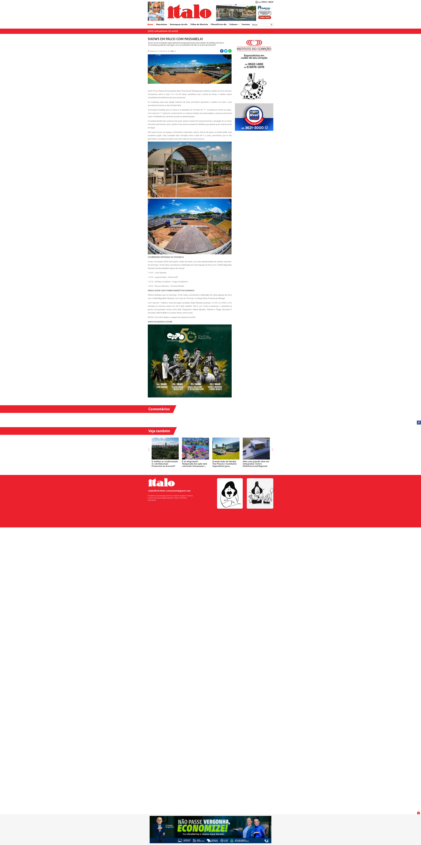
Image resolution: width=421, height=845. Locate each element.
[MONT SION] (244, 12)
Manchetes (161, 24)
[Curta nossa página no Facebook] (419, 423)
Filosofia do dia (219, 24)
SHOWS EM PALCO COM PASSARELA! (175, 39)
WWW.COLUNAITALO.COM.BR (160, 322)
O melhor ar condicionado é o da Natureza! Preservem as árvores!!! (256, 463)
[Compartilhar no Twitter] (226, 51)
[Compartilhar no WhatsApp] (230, 51)
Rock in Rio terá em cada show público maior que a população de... (164, 463)
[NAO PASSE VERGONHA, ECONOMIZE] (210, 829)
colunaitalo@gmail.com (178, 490)
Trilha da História (199, 24)
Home (151, 24)
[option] (244, 12)
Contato (246, 24)
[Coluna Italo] (156, 11)
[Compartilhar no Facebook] (222, 51)
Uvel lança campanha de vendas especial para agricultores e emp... (194, 463)
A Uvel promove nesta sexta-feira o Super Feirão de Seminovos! (225, 463)
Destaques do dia (178, 24)
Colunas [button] (233, 24)
